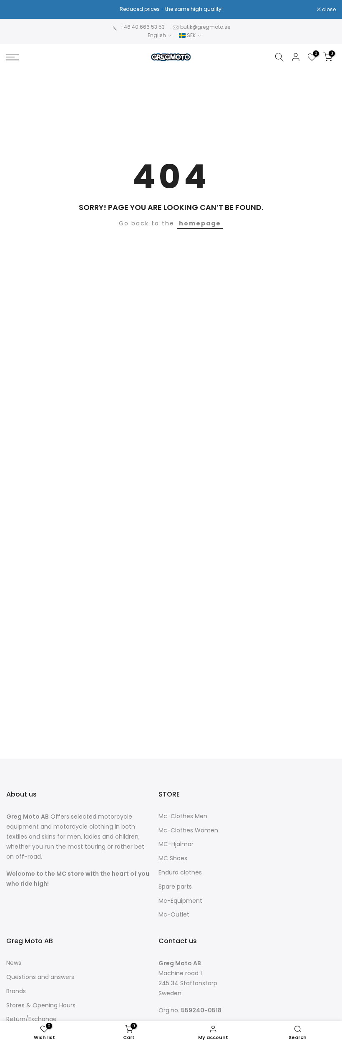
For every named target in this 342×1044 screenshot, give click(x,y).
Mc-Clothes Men (182, 816)
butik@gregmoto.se (205, 26)
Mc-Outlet (173, 915)
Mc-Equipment (180, 901)
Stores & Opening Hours (40, 1005)
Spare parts (175, 887)
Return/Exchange (31, 1019)
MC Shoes (172, 858)
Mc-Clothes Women (188, 830)
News (13, 963)
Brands (16, 991)
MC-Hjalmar (176, 844)
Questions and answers (40, 977)
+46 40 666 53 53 (142, 26)
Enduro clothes (180, 873)
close (17, 9)
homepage (200, 223)
